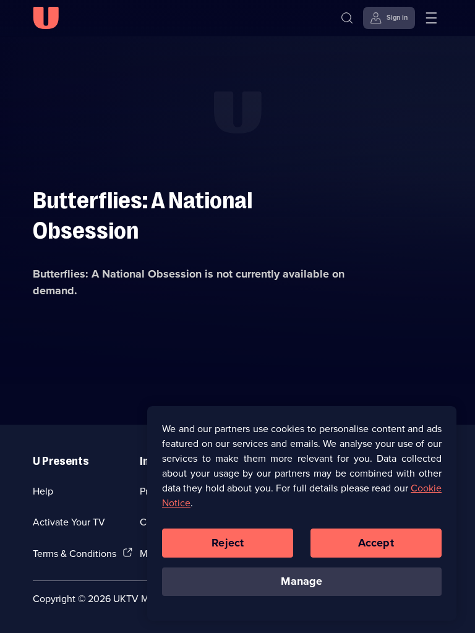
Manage (301, 581)
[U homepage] (46, 18)
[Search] (347, 18)
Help (43, 491)
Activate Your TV (69, 522)
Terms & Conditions (74, 553)
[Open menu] (431, 18)
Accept (376, 543)
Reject (228, 543)
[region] (301, 513)
